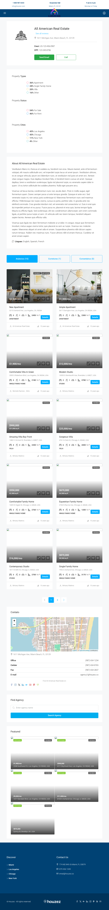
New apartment (16, 307)
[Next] (64, 599)
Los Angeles (14, 869)
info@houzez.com (18, 6)
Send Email (44, 57)
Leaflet (74, 650)
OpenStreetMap (84, 650)
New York (13, 878)
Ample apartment (67, 307)
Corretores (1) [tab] (54, 259)
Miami (11, 865)
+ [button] (14, 620)
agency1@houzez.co (89, 675)
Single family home (68, 566)
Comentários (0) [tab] (86, 259)
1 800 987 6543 (18, 3)
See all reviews (42, 33)
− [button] (14, 624)
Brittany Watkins (68, 391)
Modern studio (66, 372)
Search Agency (54, 715)
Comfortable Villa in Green (21, 372)
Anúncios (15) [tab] (22, 259)
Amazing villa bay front (20, 437)
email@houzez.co (66, 874)
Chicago (12, 874)
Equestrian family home (70, 501)
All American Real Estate (21, 326)
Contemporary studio (19, 566)
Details (45, 317)
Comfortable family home (21, 501)
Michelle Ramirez (19, 391)
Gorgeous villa (66, 437)
